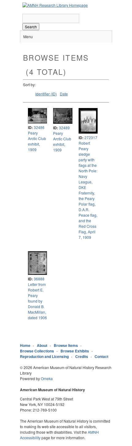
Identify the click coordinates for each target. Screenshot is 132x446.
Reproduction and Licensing (44, 356)
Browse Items (66, 345)
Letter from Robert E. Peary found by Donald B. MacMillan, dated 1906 (37, 301)
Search (31, 26)
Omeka (47, 378)
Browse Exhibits (74, 351)
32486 (39, 127)
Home (25, 345)
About (42, 345)
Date (64, 93)
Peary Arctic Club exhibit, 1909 (37, 141)
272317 (90, 137)
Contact (101, 356)
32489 (64, 127)
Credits (81, 356)
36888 (39, 278)
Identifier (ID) (46, 93)
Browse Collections (37, 351)
